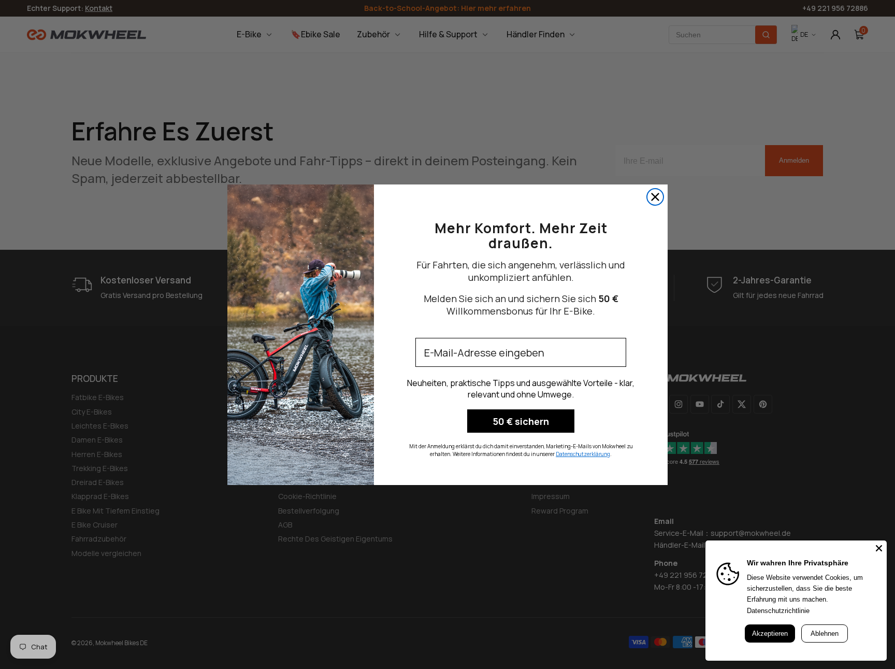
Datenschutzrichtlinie (778, 611)
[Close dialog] (655, 197)
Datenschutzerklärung (583, 454)
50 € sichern (521, 421)
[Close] (879, 548)
